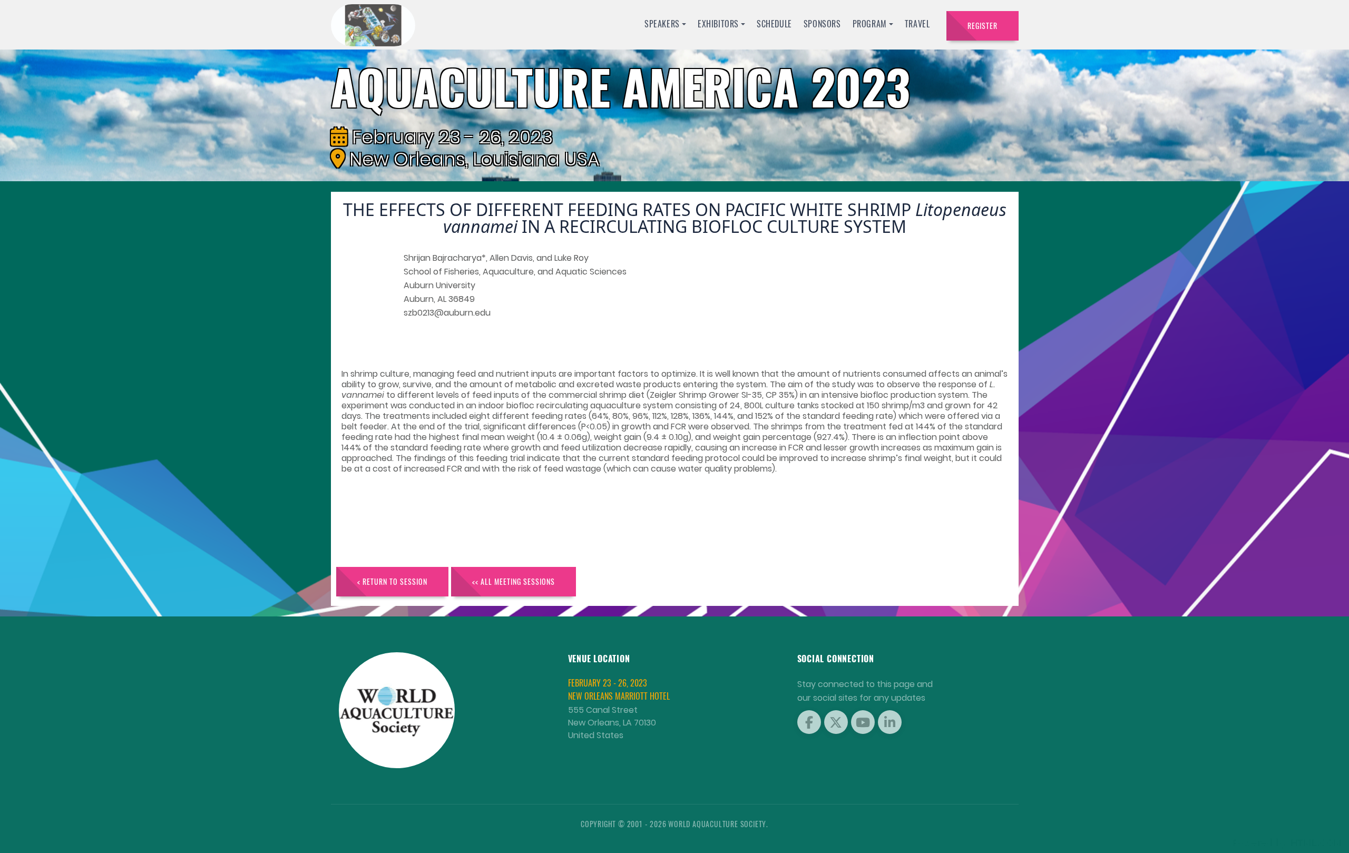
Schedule (774, 23)
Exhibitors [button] (718, 23)
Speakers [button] (662, 23)
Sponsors (822, 23)
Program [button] (870, 23)
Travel (917, 23)
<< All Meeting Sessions (513, 581)
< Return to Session (392, 581)
